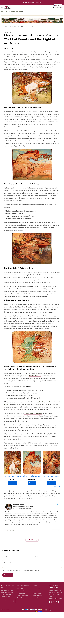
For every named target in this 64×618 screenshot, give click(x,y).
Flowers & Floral (21, 593)
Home (2, 11)
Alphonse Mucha (31, 57)
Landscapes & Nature (22, 595)
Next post (55, 531)
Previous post (10, 531)
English (50, 610)
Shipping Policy (37, 593)
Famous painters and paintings (14, 11)
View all (57, 487)
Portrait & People (21, 597)
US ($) (45, 610)
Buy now (12, 483)
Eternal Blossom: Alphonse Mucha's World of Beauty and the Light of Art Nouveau (21, 14)
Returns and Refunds (38, 595)
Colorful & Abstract (22, 591)
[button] (2, 7)
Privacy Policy (36, 589)
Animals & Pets (21, 589)
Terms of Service (37, 591)
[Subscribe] (13, 601)
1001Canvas (8, 610)
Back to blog (33, 540)
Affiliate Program (37, 597)
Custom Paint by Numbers (33, 413)
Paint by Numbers (35, 376)
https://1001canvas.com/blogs (22, 508)
